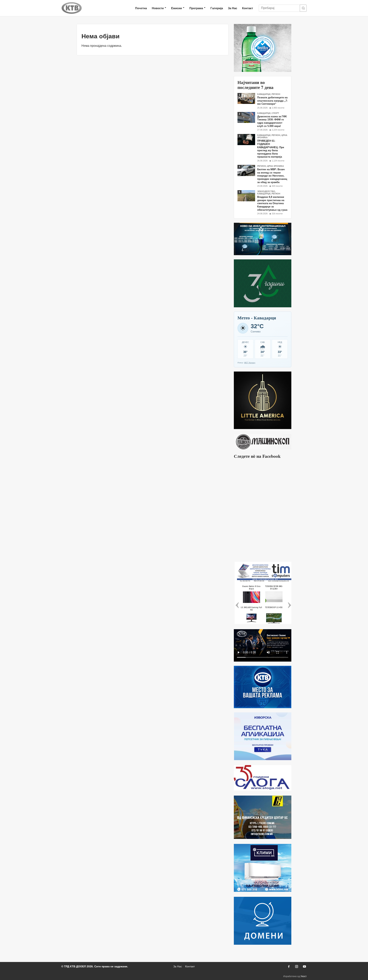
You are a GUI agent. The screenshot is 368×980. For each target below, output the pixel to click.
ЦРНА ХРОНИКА (275, 166)
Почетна (141, 8)
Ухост (304, 976)
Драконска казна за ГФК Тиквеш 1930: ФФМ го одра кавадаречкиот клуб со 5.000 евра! (272, 121)
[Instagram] (296, 966)
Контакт (247, 8)
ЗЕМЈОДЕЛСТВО (266, 191)
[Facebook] (288, 966)
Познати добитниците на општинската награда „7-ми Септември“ (272, 100)
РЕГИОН (276, 94)
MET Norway (249, 363)
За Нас (232, 8)
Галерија (216, 8)
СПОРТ (275, 113)
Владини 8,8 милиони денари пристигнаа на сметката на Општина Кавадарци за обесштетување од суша (272, 203)
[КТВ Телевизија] (71, 8)
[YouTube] (304, 966)
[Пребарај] (303, 8)
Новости (158, 8)
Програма (196, 8)
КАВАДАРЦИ (263, 94)
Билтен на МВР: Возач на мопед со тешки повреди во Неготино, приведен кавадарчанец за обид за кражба (272, 176)
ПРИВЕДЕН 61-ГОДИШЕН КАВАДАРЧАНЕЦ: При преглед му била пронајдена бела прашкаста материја (270, 148)
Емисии (176, 8)
